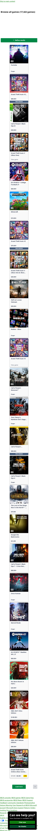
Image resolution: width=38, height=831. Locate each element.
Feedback (3, 803)
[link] (19, 59)
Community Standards (15, 803)
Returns (27, 808)
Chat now (22, 822)
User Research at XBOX (21, 805)
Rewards (3, 813)
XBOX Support (27, 800)
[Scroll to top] (35, 787)
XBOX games (16, 798)
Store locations (11, 810)
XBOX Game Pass (27, 798)
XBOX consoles (5, 798)
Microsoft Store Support (15, 808)
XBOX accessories (6, 800)
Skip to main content (7, 1)
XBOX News (17, 800)
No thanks (22, 826)
